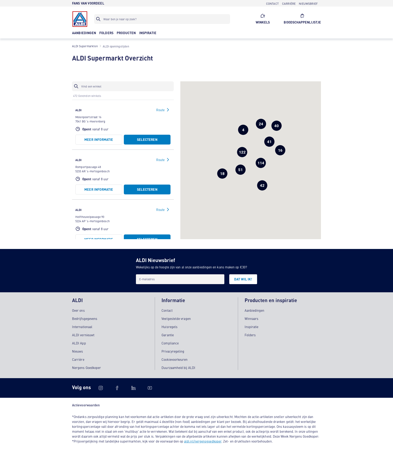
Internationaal (82, 326)
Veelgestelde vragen (176, 318)
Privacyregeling (172, 351)
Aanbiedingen (254, 310)
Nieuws (77, 351)
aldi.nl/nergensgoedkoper (202, 441)
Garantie (167, 335)
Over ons (78, 310)
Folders (250, 335)
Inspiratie (252, 326)
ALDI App (79, 343)
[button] (242, 152)
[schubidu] (117, 388)
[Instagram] (101, 388)
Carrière (78, 359)
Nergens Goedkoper (86, 367)
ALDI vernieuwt (83, 335)
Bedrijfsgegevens (84, 318)
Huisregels (169, 326)
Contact (167, 310)
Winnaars (252, 318)
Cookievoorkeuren (174, 359)
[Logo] (80, 19)
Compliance (170, 343)
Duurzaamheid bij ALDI (178, 367)
